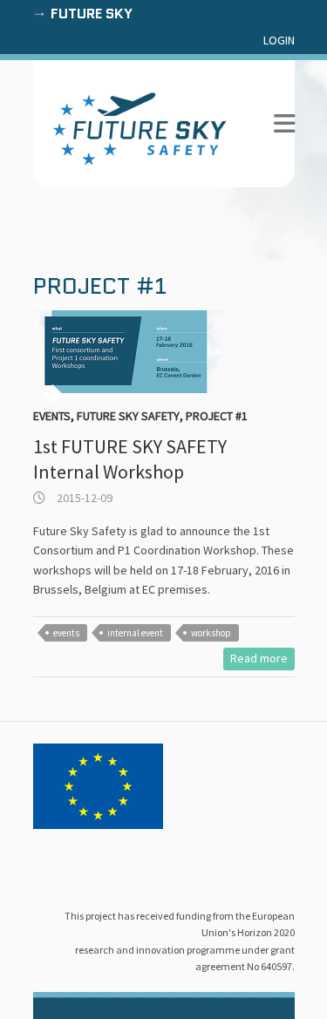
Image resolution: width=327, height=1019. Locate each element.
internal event (135, 633)
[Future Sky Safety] (139, 129)
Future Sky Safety (128, 416)
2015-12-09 (83, 498)
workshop (211, 633)
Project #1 (217, 416)
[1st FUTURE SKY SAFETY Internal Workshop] (164, 351)
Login (279, 40)
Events (52, 416)
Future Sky (92, 13)
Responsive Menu (284, 124)
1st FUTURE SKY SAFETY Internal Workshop (130, 459)
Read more (259, 658)
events (66, 633)
